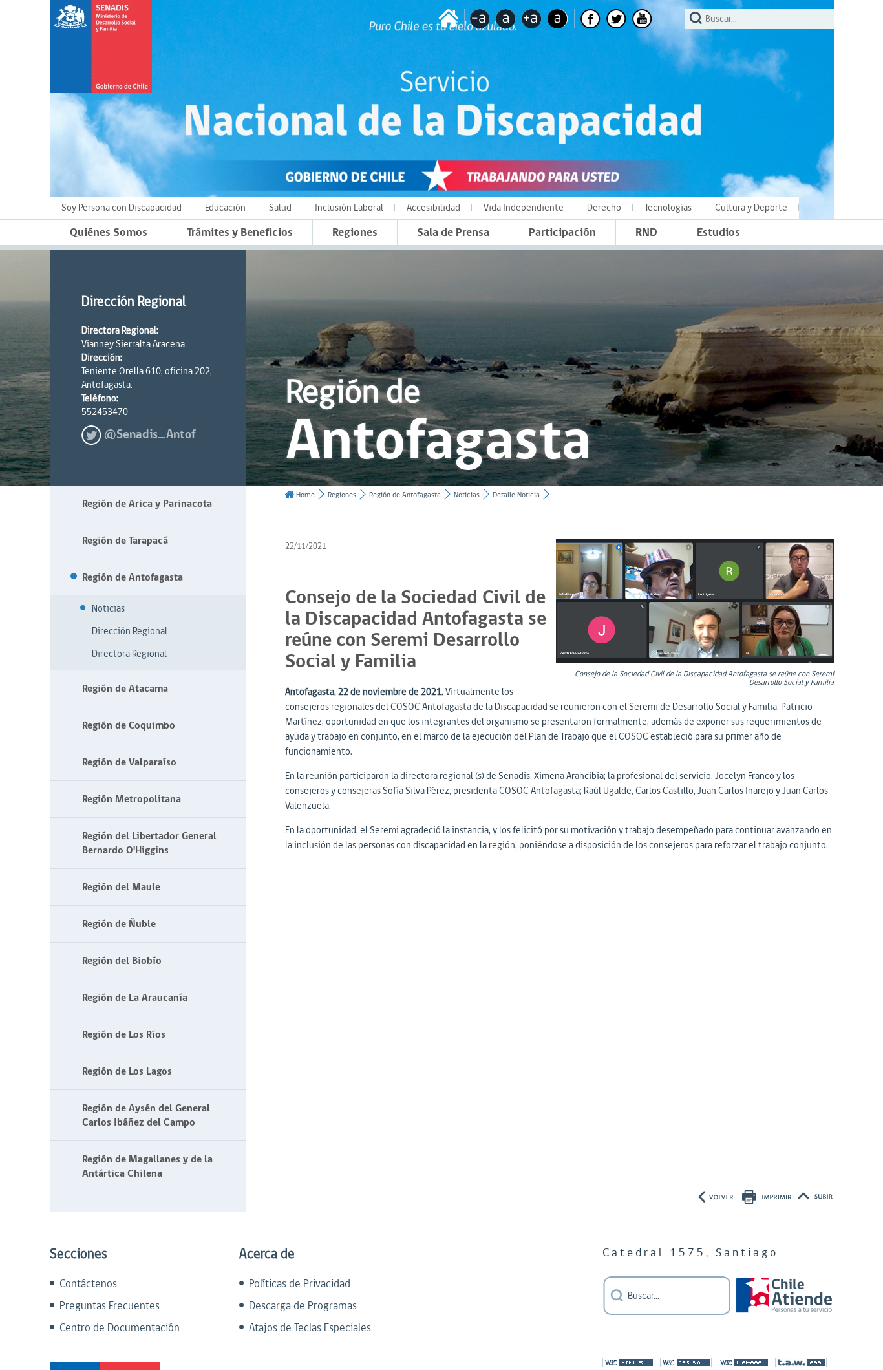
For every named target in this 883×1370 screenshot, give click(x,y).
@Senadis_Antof (150, 435)
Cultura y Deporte (751, 208)
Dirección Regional (129, 631)
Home (305, 494)
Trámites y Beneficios (240, 232)
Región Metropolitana (131, 799)
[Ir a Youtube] (642, 18)
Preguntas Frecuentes (109, 1306)
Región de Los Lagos (127, 1071)
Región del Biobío (122, 961)
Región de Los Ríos (123, 1034)
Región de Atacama (125, 688)
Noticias (108, 608)
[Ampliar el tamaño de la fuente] (532, 18)
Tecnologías (668, 208)
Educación (225, 208)
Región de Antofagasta (132, 577)
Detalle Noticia (516, 494)
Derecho (604, 208)
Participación (562, 232)
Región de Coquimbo (128, 725)
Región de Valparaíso (129, 762)
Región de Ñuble (119, 924)
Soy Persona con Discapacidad (121, 208)
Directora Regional (129, 654)
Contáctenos (88, 1284)
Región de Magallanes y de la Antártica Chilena (147, 1166)
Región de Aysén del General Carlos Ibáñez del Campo (146, 1115)
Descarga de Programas (303, 1306)
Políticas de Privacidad (299, 1284)
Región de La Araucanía (134, 997)
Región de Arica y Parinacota (147, 504)
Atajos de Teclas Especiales (310, 1328)
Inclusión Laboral (349, 208)
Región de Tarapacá (125, 540)
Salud (280, 208)
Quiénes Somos (108, 232)
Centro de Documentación (119, 1328)
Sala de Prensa (453, 232)
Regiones (355, 232)
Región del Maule (121, 887)
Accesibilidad (433, 208)
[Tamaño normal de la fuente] (506, 18)
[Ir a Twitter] (616, 18)
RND (646, 232)
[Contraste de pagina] (558, 18)
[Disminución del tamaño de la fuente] (480, 18)
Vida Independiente (524, 208)
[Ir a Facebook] (590, 18)
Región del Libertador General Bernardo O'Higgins (149, 843)
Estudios (718, 232)
